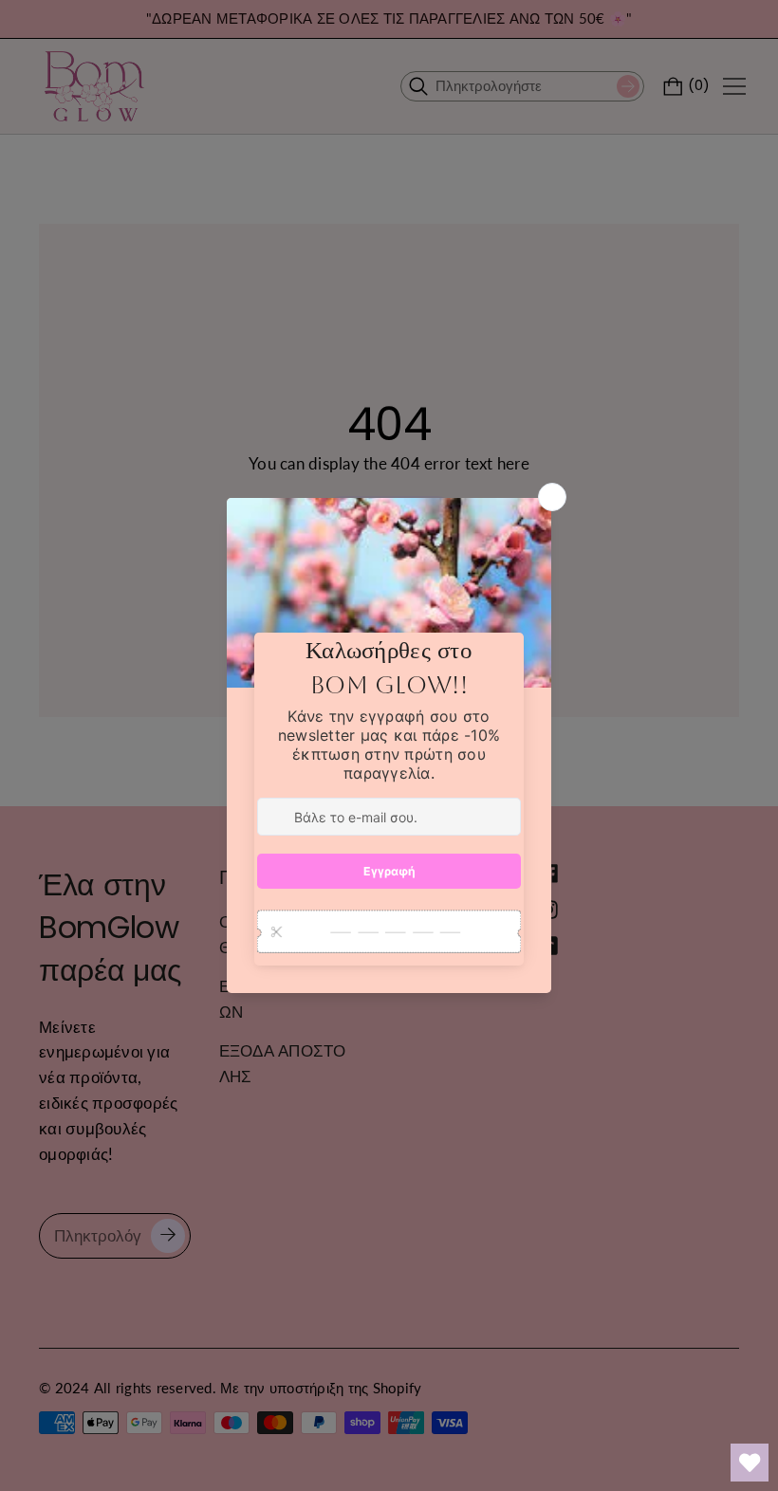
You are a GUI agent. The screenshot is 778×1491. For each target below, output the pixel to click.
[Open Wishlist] (750, 1463)
